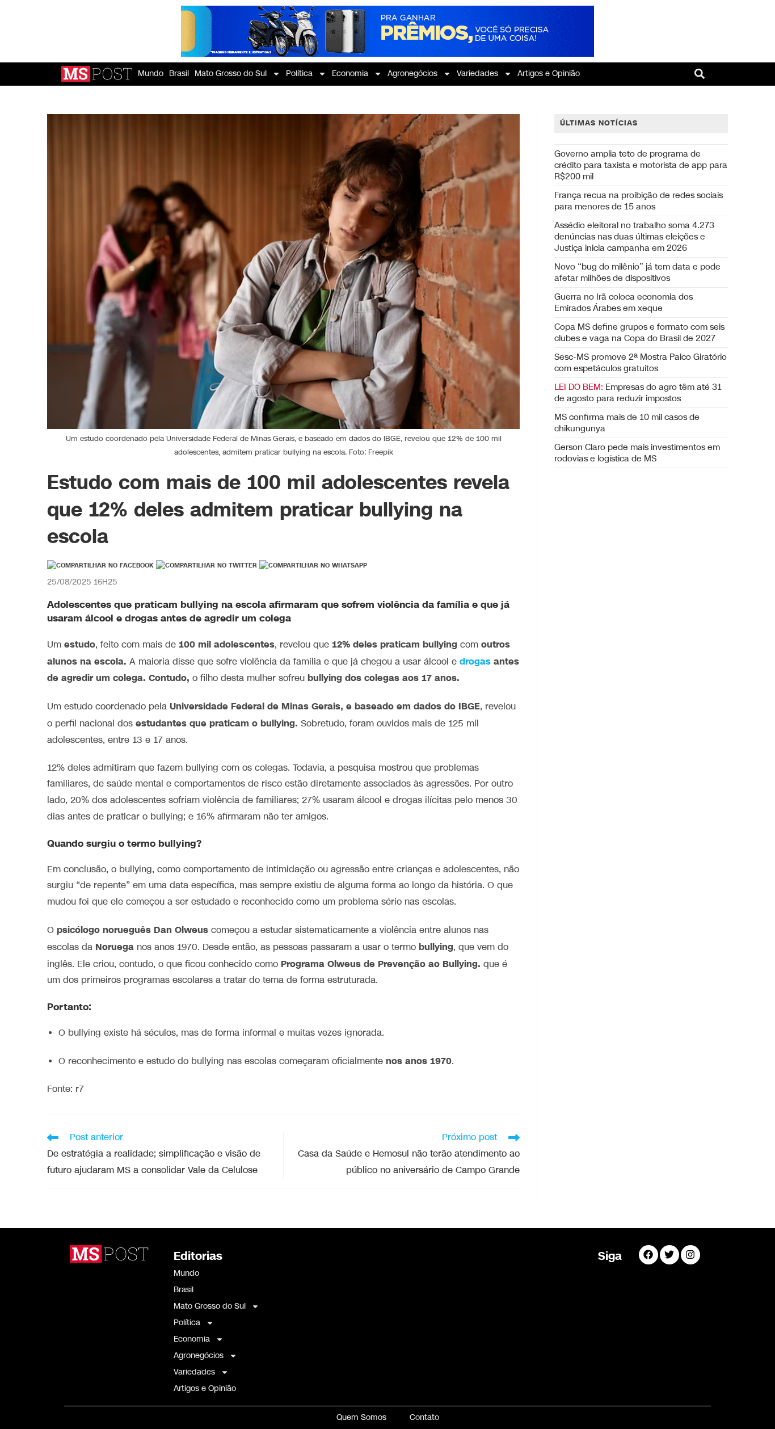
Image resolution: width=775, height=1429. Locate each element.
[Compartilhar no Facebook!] (100, 565)
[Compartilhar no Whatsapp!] (313, 565)
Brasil (179, 73)
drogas (475, 661)
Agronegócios (412, 73)
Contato (424, 1417)
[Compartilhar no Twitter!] (206, 565)
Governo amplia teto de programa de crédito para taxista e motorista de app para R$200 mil (640, 165)
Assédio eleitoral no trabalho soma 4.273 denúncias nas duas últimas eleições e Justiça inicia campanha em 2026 (634, 237)
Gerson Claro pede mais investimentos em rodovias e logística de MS (637, 453)
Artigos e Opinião (548, 73)
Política (299, 73)
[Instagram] (690, 1254)
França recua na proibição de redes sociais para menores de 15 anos (638, 201)
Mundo (150, 73)
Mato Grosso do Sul (231, 73)
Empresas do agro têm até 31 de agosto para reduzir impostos (638, 392)
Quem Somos (361, 1417)
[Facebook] (648, 1254)
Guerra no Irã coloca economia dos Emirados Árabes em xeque (623, 302)
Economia (350, 73)
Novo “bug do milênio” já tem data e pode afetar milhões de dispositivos (637, 272)
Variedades (477, 73)
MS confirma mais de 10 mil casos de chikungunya (627, 422)
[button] (699, 74)
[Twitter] (669, 1254)
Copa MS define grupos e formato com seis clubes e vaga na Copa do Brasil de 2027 (639, 332)
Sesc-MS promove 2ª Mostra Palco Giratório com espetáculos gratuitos (640, 362)
